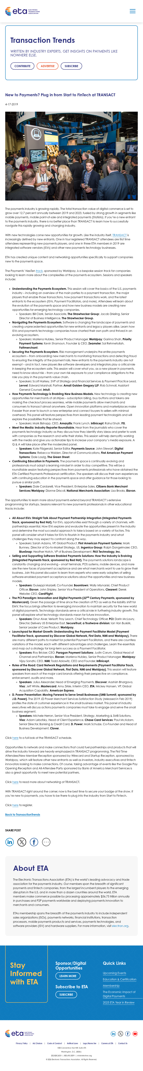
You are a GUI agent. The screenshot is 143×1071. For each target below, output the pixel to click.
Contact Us (122, 1043)
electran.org (120, 926)
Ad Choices (37, 1043)
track (39, 271)
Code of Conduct (54, 1043)
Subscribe (66, 994)
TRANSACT (119, 235)
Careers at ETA (107, 1043)
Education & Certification (119, 979)
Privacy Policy (22, 1043)
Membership (111, 985)
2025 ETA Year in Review (118, 1002)
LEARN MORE (67, 976)
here (15, 738)
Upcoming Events (114, 973)
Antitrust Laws (72, 1043)
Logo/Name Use (89, 1043)
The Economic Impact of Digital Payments (119, 994)
